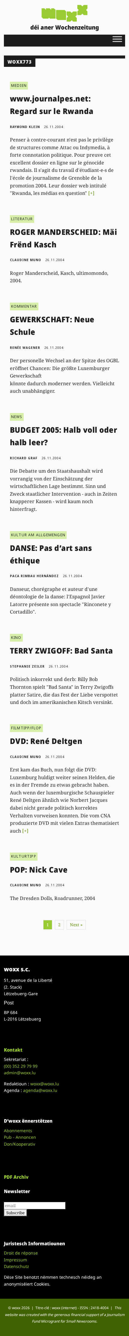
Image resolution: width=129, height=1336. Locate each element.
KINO (16, 637)
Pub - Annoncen (20, 1137)
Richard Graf (24, 458)
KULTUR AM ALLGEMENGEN (38, 534)
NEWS (16, 416)
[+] (91, 193)
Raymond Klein (25, 127)
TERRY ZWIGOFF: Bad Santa (61, 650)
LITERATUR (22, 218)
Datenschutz (16, 1266)
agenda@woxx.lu (40, 1090)
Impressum (15, 1260)
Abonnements (18, 1130)
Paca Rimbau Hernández (34, 576)
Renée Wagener (25, 348)
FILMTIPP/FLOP (26, 728)
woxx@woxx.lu (44, 1084)
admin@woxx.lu (20, 1072)
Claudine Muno (25, 260)
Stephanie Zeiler (27, 666)
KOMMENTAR (24, 306)
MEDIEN (19, 85)
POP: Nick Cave (39, 869)
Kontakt (13, 1050)
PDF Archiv (16, 1177)
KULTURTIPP (23, 856)
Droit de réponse (21, 1253)
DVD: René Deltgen (46, 741)
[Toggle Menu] (117, 39)
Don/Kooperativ (19, 1144)
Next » (76, 924)
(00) (21, 1066)
